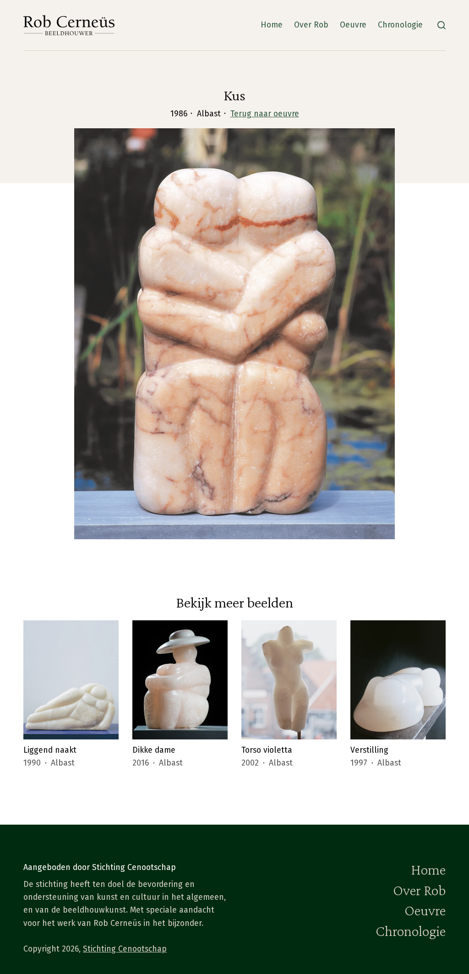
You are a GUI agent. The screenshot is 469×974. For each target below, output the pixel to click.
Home (272, 25)
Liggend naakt (49, 750)
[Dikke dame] (180, 679)
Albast (63, 763)
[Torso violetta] (289, 679)
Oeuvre (353, 25)
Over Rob (311, 25)
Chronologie (400, 25)
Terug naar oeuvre (264, 114)
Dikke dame (153, 750)
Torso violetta (266, 750)
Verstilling (369, 750)
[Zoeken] (441, 25)
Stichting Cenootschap (125, 949)
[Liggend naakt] (71, 679)
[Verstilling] (398, 679)
